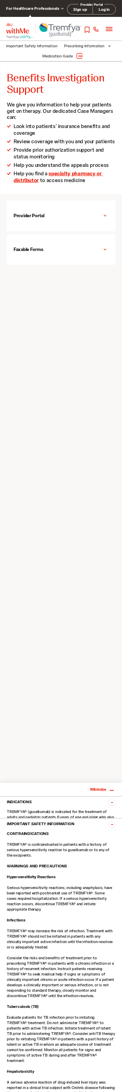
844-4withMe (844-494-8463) (96, 29)
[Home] (17, 28)
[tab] (61, 216)
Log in (104, 9)
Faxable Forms (28, 249)
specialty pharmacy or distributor (58, 177)
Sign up (80, 9)
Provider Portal (29, 215)
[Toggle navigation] (109, 29)
